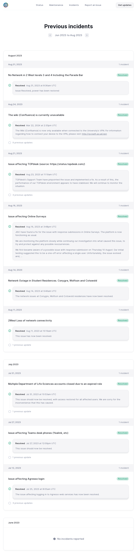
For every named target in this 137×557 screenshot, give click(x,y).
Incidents (74, 5)
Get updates (124, 5)
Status (39, 5)
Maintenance (56, 5)
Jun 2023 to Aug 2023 (68, 35)
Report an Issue (93, 5)
